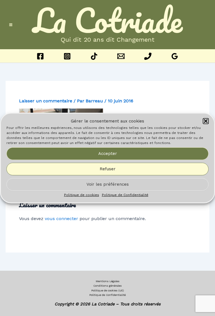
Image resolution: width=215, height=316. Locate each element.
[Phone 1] (147, 56)
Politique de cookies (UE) (107, 290)
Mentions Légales (108, 281)
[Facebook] (40, 56)
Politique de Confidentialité (125, 195)
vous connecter (61, 218)
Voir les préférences (108, 184)
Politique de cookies (81, 195)
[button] (206, 121)
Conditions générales (107, 285)
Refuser (108, 168)
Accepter (107, 153)
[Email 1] (120, 56)
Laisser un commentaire (45, 100)
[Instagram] (67, 56)
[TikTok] (94, 56)
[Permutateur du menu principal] (11, 25)
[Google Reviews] (174, 56)
